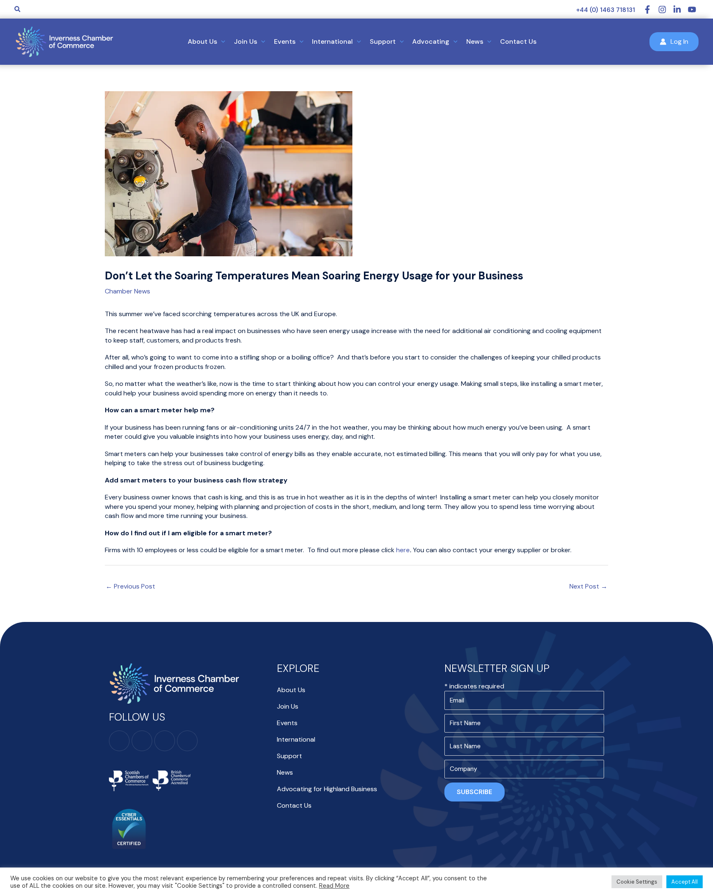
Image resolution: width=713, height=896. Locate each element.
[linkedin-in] (680, 9)
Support (289, 756)
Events (287, 723)
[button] (17, 9)
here (403, 550)
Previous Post (130, 586)
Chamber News (127, 291)
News (285, 772)
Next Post (588, 586)
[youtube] (693, 9)
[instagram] (665, 9)
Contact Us (294, 805)
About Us (291, 690)
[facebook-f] (650, 9)
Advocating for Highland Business (327, 789)
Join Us (287, 706)
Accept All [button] (684, 881)
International (296, 739)
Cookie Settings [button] (636, 881)
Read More (334, 885)
